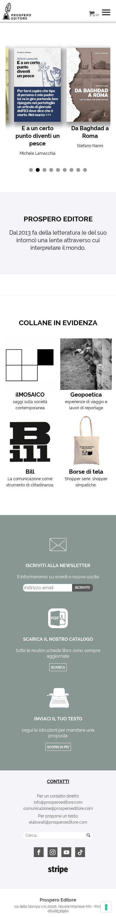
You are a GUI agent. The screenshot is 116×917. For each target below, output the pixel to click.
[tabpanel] (37, 102)
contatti (58, 781)
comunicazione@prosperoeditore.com (58, 808)
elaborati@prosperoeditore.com (58, 822)
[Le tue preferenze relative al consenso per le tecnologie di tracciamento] (106, 907)
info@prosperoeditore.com (58, 802)
